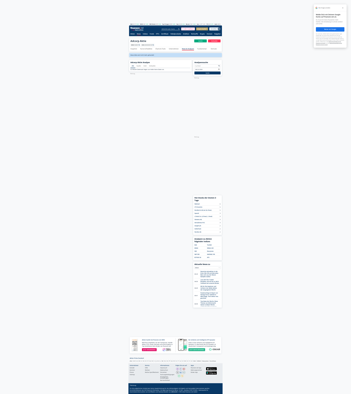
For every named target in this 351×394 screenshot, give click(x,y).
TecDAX (209, 245)
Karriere (132, 370)
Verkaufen (152, 66)
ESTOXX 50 (197, 257)
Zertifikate (164, 34)
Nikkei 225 (210, 248)
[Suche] (179, 29)
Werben (147, 370)
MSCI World (152, 24)
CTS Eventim (198, 207)
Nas (177, 24)
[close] (343, 8)
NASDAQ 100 (211, 254)
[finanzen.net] (137, 28)
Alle (133, 66)
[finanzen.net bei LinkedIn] (180, 372)
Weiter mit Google (330, 29)
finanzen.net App (196, 368)
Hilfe (146, 368)
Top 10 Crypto (165, 24)
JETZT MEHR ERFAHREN (197, 350)
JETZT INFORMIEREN (149, 350)
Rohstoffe (194, 34)
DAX (131, 24)
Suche (207, 73)
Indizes (145, 34)
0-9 (134, 361)
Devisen (209, 34)
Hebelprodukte (175, 34)
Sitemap (132, 374)
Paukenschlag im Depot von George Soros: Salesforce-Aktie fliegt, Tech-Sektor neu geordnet (209, 295)
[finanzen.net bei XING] (183, 372)
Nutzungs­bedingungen (167, 374)
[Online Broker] (137, 30)
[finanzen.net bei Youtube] (183, 368)
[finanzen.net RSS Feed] (182, 375)
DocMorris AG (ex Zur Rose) (203, 210)
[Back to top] (218, 392)
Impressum (163, 368)
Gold (216, 24)
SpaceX (197, 213)
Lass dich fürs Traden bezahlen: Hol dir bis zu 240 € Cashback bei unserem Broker (209, 281)
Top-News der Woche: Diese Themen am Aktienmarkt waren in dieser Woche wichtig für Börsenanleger (209, 303)
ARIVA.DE (174, 392)
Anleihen (186, 34)
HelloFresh (198, 229)
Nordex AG (198, 232)
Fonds (152, 34)
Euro (198, 24)
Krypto (202, 34)
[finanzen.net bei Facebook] (180, 368)
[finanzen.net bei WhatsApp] (179, 375)
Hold (145, 66)
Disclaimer (163, 372)
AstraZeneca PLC (200, 222)
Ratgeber (217, 34)
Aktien (132, 34)
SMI (195, 251)
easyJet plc (198, 226)
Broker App (194, 372)
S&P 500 (196, 254)
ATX (208, 257)
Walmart (197, 204)
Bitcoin (187, 24)
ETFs (157, 34)
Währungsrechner (196, 370)
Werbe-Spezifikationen (152, 372)
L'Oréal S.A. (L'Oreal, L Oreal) (203, 216)
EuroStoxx (213, 361)
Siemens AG (198, 219)
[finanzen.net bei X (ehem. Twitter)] (177, 372)
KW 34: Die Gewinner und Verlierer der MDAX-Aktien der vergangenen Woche (208, 288)
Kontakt (132, 368)
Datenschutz (164, 370)
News (139, 34)
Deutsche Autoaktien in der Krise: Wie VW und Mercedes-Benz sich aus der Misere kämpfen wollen (209, 274)
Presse (132, 372)
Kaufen (139, 66)
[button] (188, 28)
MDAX (196, 248)
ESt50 (141, 24)
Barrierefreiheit (165, 380)
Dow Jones (210, 251)
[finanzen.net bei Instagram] (177, 368)
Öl (207, 24)
